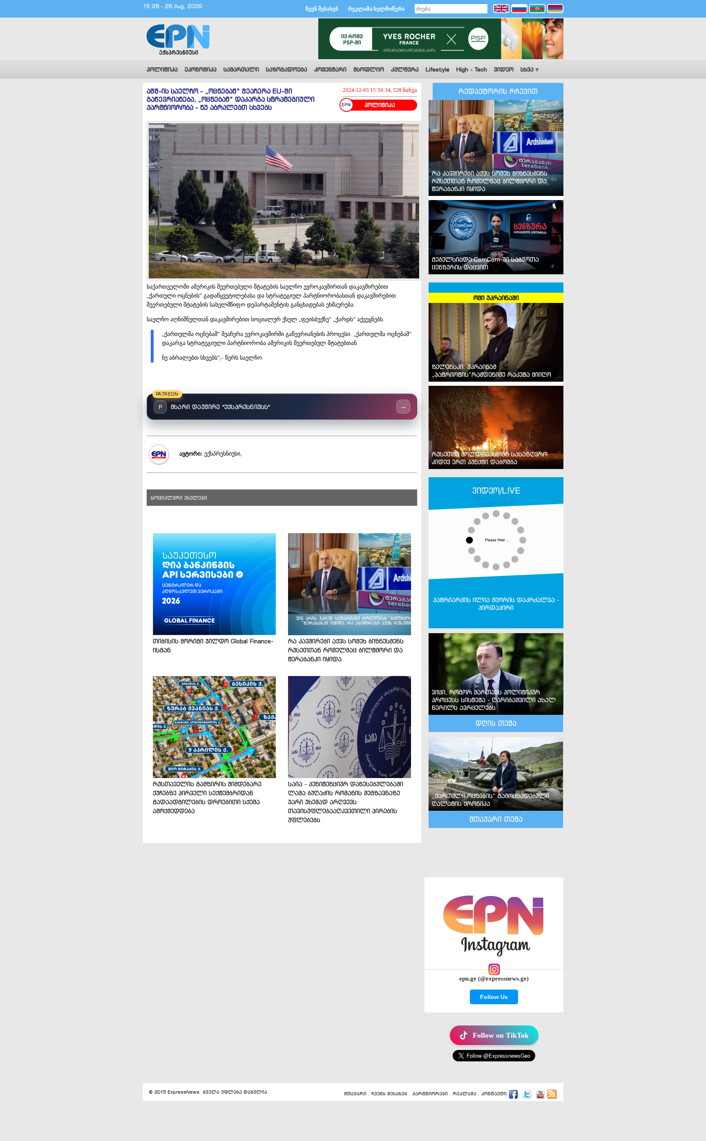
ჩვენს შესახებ (389, 1094)
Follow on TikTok (501, 1035)
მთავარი (355, 1094)
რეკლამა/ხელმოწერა (376, 9)
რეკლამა (464, 1094)
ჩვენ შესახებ (322, 9)
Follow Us (494, 997)
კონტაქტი (494, 1094)
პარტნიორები (430, 1094)
